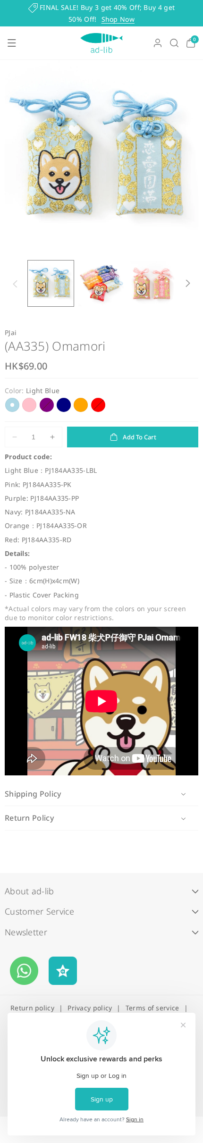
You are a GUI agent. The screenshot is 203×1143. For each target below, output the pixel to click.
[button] (12, 43)
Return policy (32, 1007)
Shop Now (118, 19)
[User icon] (157, 43)
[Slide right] (188, 283)
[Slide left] (15, 283)
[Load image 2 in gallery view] (101, 283)
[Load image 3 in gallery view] (152, 283)
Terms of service (152, 1007)
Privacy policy (90, 1007)
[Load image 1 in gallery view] (51, 283)
